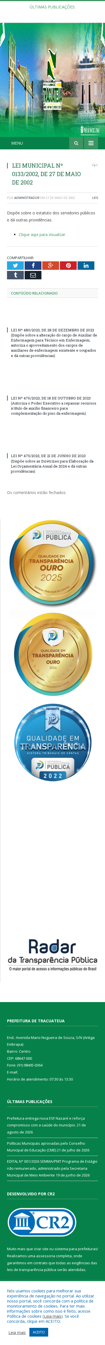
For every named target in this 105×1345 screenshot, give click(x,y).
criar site (41, 1248)
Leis (95, 198)
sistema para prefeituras (76, 1248)
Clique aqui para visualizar (42, 234)
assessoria (45, 1255)
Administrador (26, 198)
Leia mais (52, 1316)
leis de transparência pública (31, 1269)
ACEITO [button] (39, 1332)
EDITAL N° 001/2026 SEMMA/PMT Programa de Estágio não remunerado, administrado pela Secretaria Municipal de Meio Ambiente (52, 1168)
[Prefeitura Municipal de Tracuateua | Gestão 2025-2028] (52, 86)
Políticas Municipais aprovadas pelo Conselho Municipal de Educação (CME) (54, 12)
